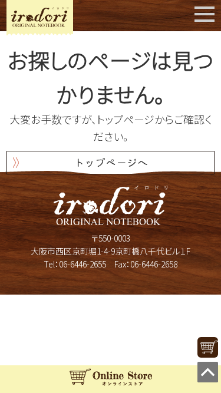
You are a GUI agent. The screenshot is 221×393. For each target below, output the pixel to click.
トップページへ (111, 162)
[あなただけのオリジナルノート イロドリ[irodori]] (39, 17)
